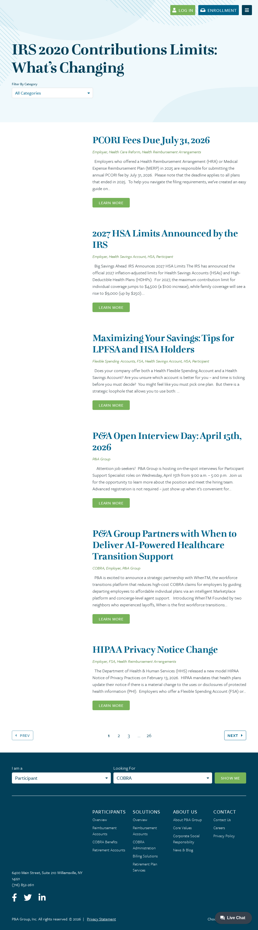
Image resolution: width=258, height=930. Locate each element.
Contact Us (222, 819)
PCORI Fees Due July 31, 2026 (151, 140)
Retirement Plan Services (145, 867)
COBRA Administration (144, 845)
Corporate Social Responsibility (186, 839)
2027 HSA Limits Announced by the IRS (165, 239)
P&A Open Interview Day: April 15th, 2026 (167, 441)
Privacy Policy (224, 835)
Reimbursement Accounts (104, 830)
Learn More (111, 202)
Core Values (182, 827)
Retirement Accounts (108, 850)
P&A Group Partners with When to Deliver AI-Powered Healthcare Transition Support (164, 545)
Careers (219, 827)
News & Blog (183, 850)
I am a (17, 768)
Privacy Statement (101, 919)
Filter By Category (24, 83)
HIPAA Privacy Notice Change (155, 649)
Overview (99, 819)
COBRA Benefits (104, 842)
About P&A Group (187, 819)
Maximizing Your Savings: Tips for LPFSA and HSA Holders (163, 343)
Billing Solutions (145, 856)
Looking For (124, 768)
